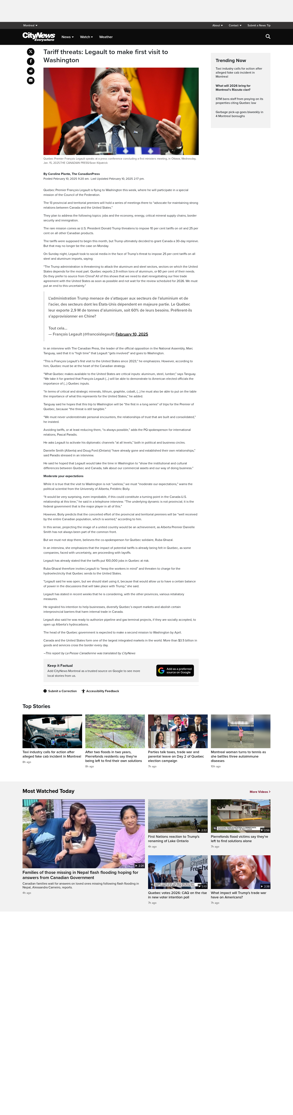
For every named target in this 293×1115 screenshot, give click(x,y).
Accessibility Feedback (102, 691)
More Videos (259, 792)
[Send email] (30, 80)
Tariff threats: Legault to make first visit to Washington (105, 56)
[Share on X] (30, 52)
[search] (268, 37)
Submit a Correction (62, 691)
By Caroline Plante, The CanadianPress (71, 174)
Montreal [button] (28, 25)
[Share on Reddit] (30, 71)
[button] (217, 25)
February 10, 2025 (132, 334)
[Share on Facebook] (30, 61)
